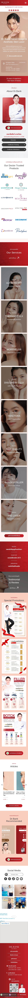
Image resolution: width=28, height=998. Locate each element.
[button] (25, 2)
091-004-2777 (10, 7)
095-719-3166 (18, 7)
